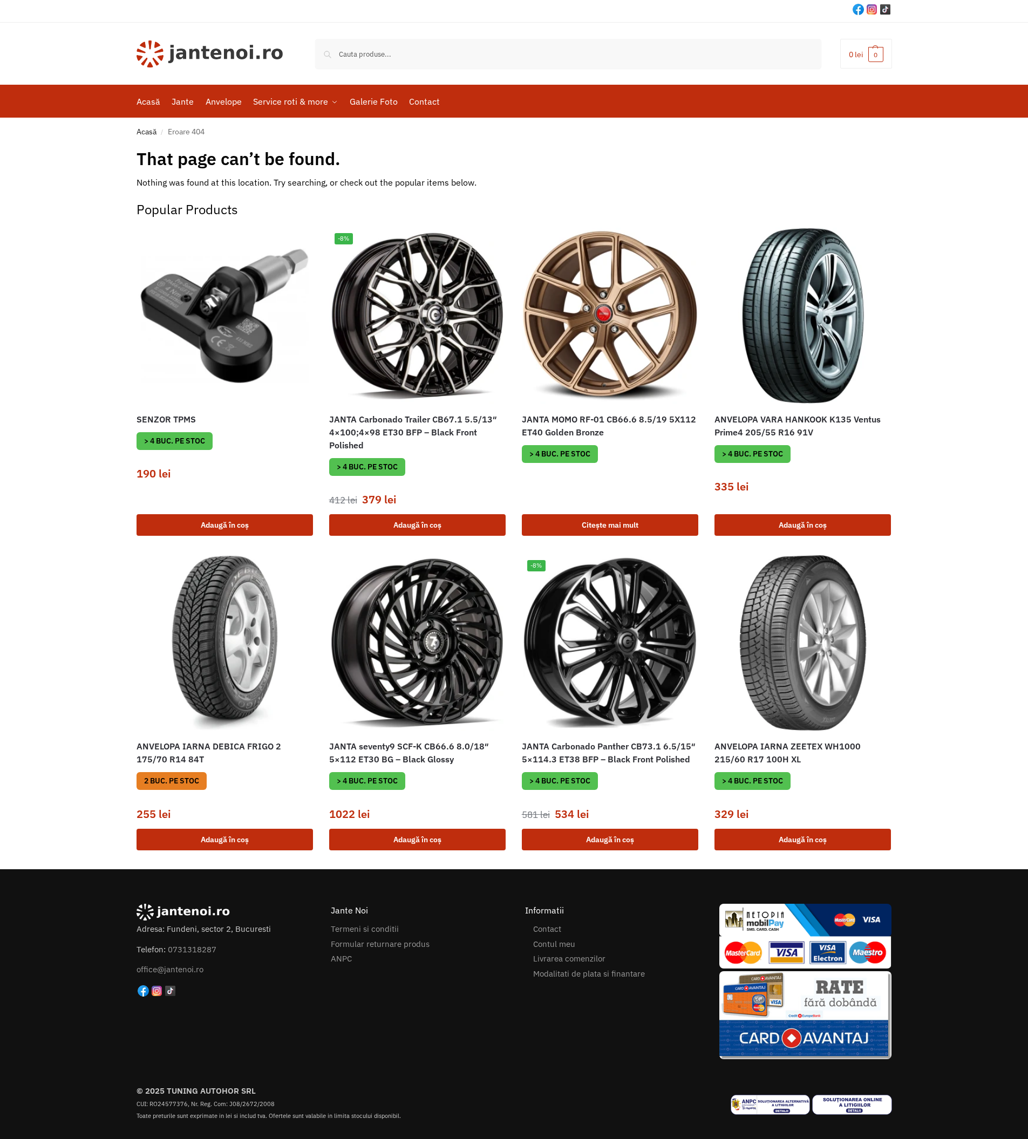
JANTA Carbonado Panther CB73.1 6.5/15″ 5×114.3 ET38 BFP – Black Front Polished (609, 753)
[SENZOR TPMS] (225, 316)
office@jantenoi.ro (170, 969)
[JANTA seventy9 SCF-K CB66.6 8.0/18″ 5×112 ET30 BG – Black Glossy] (417, 643)
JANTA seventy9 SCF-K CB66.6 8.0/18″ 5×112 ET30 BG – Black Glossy (409, 753)
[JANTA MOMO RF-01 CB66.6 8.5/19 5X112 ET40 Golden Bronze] (610, 316)
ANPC (341, 958)
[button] (866, 54)
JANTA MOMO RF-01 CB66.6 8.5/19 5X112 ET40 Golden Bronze (609, 426)
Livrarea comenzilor (569, 958)
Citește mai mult (610, 525)
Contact (547, 929)
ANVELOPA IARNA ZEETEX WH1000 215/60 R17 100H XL (787, 753)
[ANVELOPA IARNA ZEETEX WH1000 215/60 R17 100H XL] (802, 643)
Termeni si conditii (365, 929)
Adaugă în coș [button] (225, 525)
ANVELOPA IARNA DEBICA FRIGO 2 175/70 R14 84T (209, 753)
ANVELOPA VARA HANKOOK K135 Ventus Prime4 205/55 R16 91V (797, 426)
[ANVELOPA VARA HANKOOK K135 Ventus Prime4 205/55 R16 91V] (802, 316)
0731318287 (192, 949)
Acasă (146, 132)
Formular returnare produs (380, 944)
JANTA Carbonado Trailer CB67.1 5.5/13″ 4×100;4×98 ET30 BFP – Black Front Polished (413, 432)
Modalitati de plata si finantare (589, 974)
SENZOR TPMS (166, 419)
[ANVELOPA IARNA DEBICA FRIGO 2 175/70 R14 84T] (225, 643)
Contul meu (554, 944)
